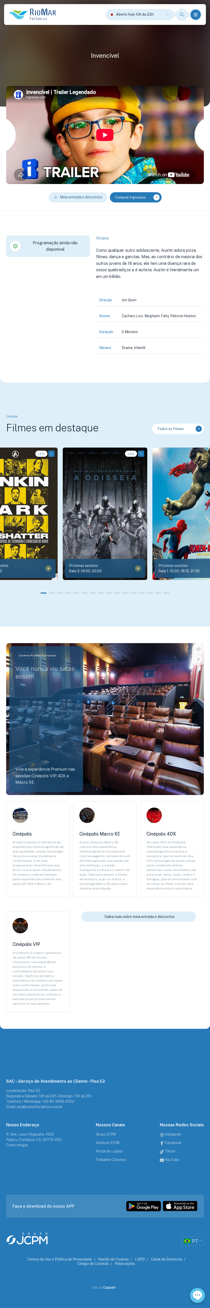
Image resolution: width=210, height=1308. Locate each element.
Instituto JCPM (107, 1143)
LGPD (140, 1259)
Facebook (172, 1143)
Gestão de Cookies (113, 1259)
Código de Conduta (93, 1264)
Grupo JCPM (106, 1134)
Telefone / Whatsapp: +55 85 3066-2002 (40, 1101)
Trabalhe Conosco (111, 1160)
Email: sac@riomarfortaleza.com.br (34, 1107)
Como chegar (17, 1145)
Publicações (125, 1264)
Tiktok (169, 1151)
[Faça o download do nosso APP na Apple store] (180, 1206)
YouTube (171, 1160)
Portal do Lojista (109, 1151)
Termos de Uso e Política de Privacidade (59, 1259)
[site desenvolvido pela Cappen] (109, 1287)
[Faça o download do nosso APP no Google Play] (143, 1206)
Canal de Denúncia (166, 1259)
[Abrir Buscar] (182, 14)
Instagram (172, 1134)
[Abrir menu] (196, 14)
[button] (43, 593)
